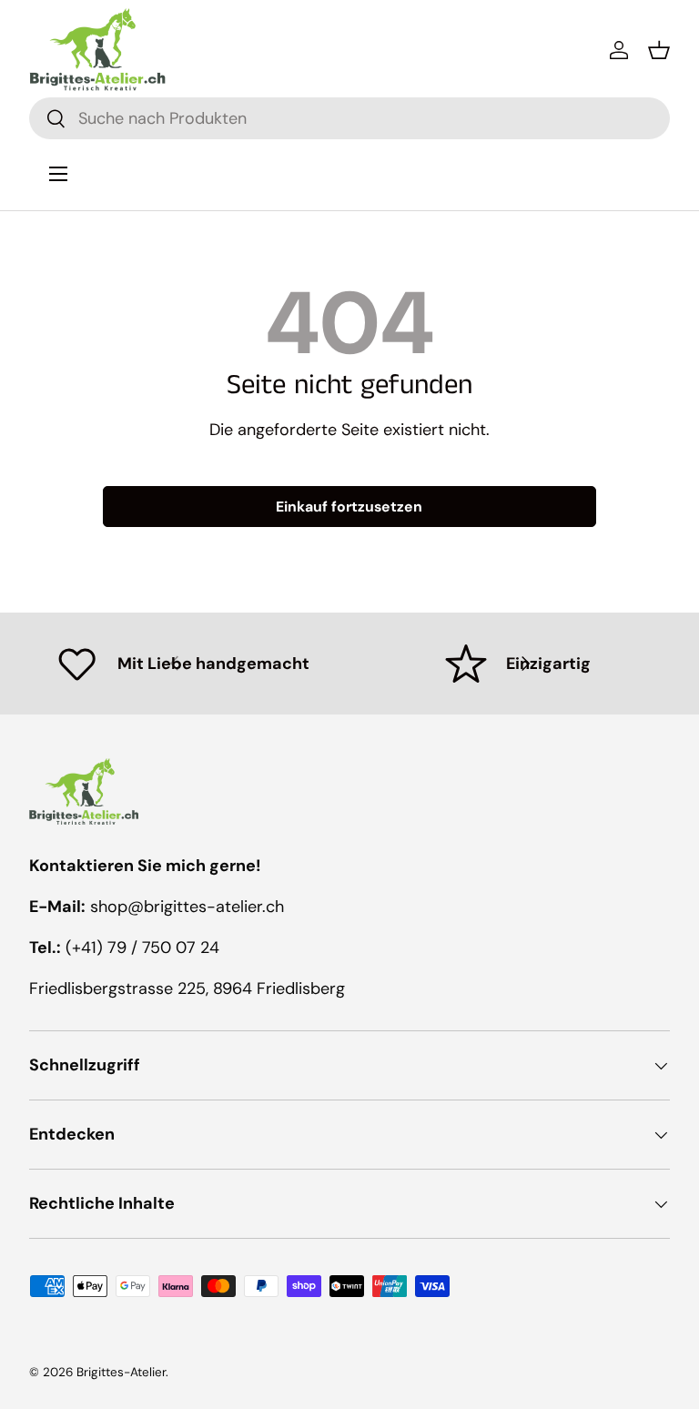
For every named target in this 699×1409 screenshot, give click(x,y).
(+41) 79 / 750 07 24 (142, 947)
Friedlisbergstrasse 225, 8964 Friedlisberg (187, 988)
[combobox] (349, 118)
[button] (659, 50)
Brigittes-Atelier (121, 1372)
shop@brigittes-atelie (173, 906)
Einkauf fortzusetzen (349, 506)
